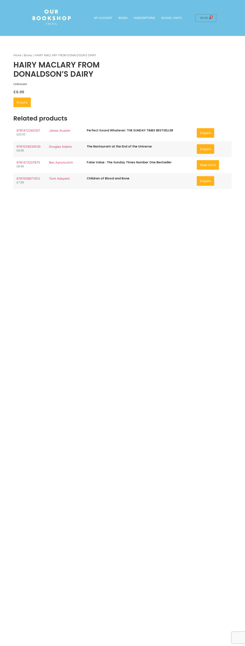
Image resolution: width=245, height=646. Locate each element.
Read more (208, 165)
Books (122, 18)
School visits (171, 18)
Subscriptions (144, 18)
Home (17, 55)
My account (103, 18)
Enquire (22, 102)
